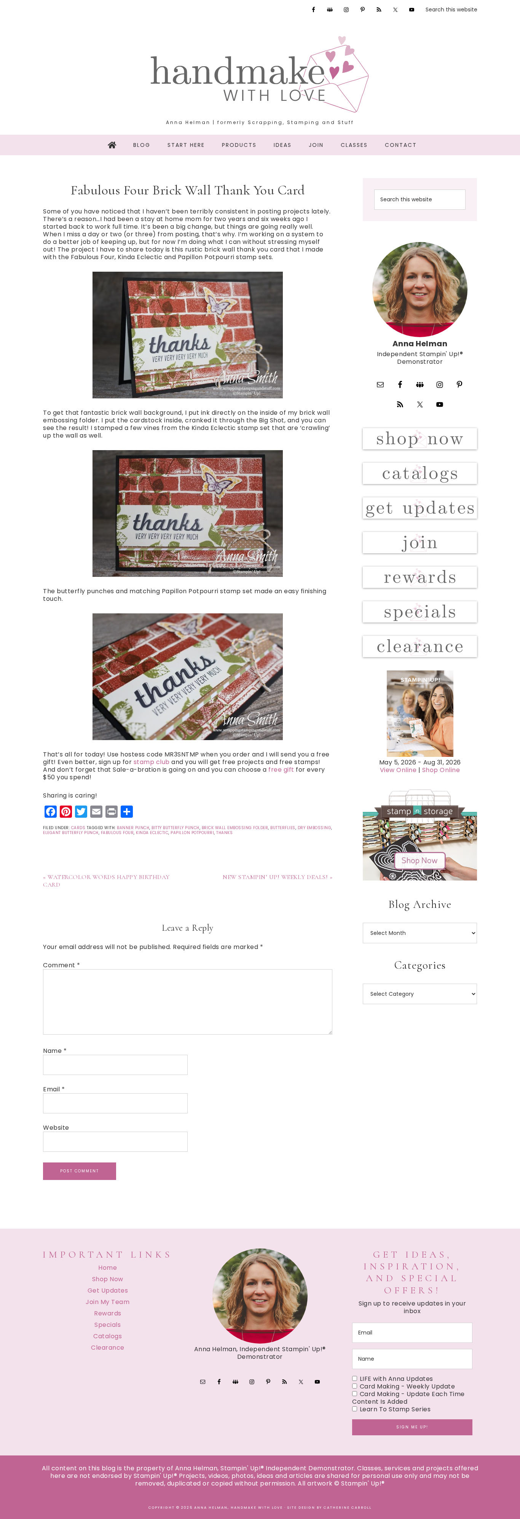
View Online (398, 770)
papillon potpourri (192, 833)
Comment (61, 965)
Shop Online (441, 770)
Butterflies (282, 828)
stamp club (152, 762)
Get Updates (108, 1290)
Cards (78, 828)
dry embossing (315, 828)
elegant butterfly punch (71, 833)
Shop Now (107, 1279)
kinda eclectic (152, 833)
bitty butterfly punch (175, 828)
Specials (107, 1324)
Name (55, 1051)
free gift (281, 769)
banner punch (133, 828)
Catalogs (107, 1336)
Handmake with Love (260, 74)
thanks (224, 833)
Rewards (107, 1313)
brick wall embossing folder (235, 828)
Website (56, 1128)
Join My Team (107, 1302)
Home (107, 1267)
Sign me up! (412, 1427)
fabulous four (117, 833)
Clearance (107, 1347)
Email (54, 1089)
